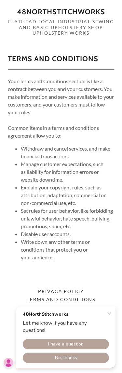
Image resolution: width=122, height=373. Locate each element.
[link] (61, 12)
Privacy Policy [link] (61, 291)
